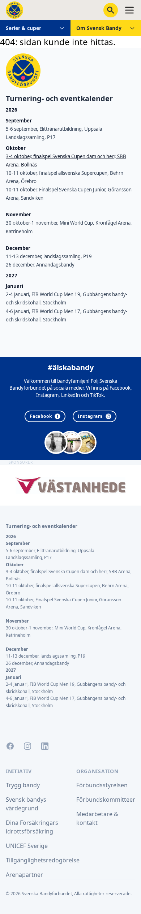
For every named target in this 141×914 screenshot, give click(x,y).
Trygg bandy (23, 785)
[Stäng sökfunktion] (110, 10)
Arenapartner (24, 875)
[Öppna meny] (129, 10)
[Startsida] (14, 10)
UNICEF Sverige (27, 846)
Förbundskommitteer (105, 799)
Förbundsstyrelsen (102, 785)
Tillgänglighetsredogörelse (43, 860)
